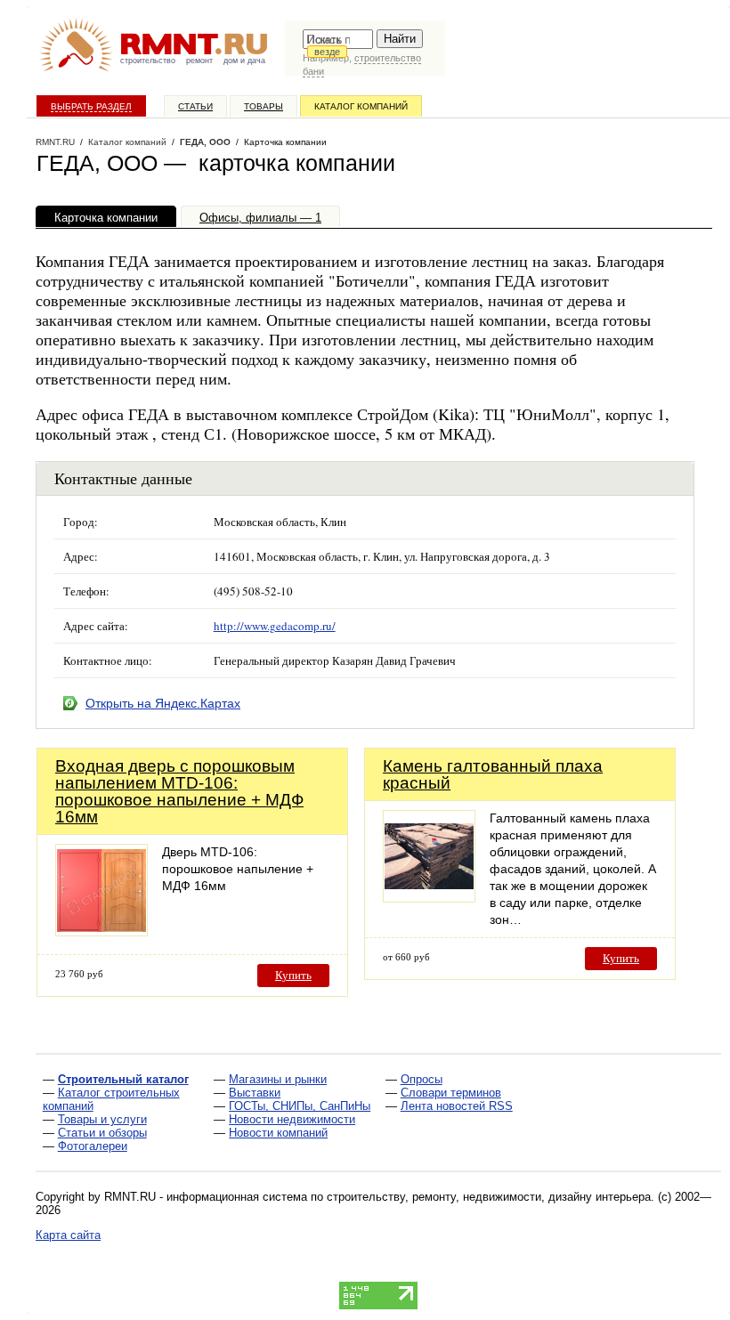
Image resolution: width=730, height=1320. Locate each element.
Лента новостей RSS (457, 1106)
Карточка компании (106, 217)
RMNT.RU (55, 142)
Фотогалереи (92, 1146)
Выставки (254, 1092)
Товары (263, 106)
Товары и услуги (102, 1119)
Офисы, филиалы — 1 (260, 217)
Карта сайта (68, 1235)
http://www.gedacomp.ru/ (275, 626)
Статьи (195, 106)
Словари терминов (451, 1092)
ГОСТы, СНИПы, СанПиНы (299, 1106)
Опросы (421, 1079)
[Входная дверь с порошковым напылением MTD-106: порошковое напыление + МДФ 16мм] (101, 931)
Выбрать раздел (91, 106)
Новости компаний (278, 1132)
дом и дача (244, 60)
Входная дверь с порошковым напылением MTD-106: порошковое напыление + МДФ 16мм (179, 791)
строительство (147, 60)
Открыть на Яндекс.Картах (162, 703)
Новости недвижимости (292, 1119)
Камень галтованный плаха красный (493, 774)
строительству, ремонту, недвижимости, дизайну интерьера (489, 1196)
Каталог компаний (361, 106)
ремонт (199, 60)
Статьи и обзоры (102, 1132)
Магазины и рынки (278, 1079)
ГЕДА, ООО (205, 142)
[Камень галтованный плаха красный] (429, 897)
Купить (293, 975)
